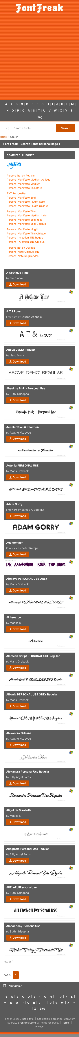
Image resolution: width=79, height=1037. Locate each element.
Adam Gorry (14, 504)
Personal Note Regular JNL (23, 255)
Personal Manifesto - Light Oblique (27, 205)
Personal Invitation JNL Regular (25, 237)
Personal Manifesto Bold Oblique (26, 223)
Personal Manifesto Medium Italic (27, 215)
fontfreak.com (28, 1022)
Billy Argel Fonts (20, 777)
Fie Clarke (16, 278)
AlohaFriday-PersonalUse (23, 926)
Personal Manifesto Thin (21, 211)
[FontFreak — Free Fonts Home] (39, 8)
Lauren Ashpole (31, 317)
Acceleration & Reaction (22, 427)
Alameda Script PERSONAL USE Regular (33, 656)
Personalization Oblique (21, 247)
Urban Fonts (27, 1018)
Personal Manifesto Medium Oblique (28, 179)
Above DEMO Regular (20, 349)
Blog (39, 117)
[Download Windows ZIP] (71, 292)
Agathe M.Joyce (20, 432)
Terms (66, 1022)
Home (3, 136)
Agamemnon (14, 542)
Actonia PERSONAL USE (22, 465)
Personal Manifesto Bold (21, 197)
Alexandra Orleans (18, 733)
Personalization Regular (21, 175)
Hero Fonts (17, 355)
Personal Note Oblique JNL (23, 251)
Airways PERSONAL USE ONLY (26, 578)
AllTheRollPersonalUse (21, 887)
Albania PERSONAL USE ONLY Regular (31, 694)
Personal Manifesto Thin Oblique (26, 233)
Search (65, 128)
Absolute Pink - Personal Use (25, 388)
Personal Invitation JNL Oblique (26, 241)
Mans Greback (19, 471)
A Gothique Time (17, 272)
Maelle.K (15, 623)
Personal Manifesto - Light (22, 229)
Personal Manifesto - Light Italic (26, 201)
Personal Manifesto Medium (23, 183)
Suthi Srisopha (19, 394)
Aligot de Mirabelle (18, 810)
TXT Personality (16, 193)
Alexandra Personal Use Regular (27, 771)
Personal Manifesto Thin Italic (24, 187)
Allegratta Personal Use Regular (27, 849)
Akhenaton (13, 617)
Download (19, 284)
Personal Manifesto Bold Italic (24, 219)
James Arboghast (32, 509)
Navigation (15, 985)
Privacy (39, 1026)
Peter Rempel (30, 548)
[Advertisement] (39, 58)
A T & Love (13, 311)
